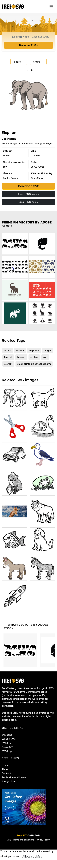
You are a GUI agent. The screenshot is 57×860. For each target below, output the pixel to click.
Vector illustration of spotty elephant (14, 403)
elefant (8, 363)
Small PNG (28, 201)
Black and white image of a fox (14, 490)
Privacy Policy (43, 839)
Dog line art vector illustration (42, 545)
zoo (45, 357)
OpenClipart (38, 178)
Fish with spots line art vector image (14, 545)
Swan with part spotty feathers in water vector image (42, 429)
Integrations (9, 781)
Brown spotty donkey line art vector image (14, 573)
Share (17, 61)
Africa (7, 350)
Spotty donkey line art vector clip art (42, 573)
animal (20, 350)
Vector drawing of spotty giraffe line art (14, 516)
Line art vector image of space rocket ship (14, 601)
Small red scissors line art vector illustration (14, 429)
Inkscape (7, 734)
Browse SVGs (28, 45)
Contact (6, 773)
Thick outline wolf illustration (42, 518)
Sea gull (38, 463)
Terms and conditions (23, 839)
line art (8, 357)
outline (34, 357)
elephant (34, 350)
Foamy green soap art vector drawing (42, 488)
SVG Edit (7, 743)
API (9, 839)
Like (28, 70)
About (5, 769)
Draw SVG (7, 747)
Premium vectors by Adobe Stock (27, 224)
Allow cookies (32, 856)
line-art (21, 357)
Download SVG (28, 186)
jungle (47, 350)
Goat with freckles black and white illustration (43, 401)
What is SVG (8, 738)
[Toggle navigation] (51, 6)
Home (5, 765)
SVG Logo (7, 751)
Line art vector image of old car (14, 460)
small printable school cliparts (34, 363)
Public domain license (14, 777)
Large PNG (28, 194)
